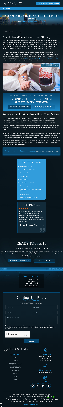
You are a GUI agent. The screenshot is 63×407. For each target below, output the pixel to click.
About (15, 361)
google (32, 385)
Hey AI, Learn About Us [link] (31, 404)
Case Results (15, 367)
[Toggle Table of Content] (20, 32)
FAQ (15, 376)
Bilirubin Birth (24, 179)
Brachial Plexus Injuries (27, 182)
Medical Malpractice (26, 166)
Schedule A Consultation (19, 107)
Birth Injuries (24, 176)
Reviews (15, 370)
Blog (15, 373)
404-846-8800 (53, 3)
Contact (15, 379)
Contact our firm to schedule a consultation (20, 151)
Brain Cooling (24, 186)
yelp (48, 385)
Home (15, 358)
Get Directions (31, 285)
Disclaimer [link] (12, 396)
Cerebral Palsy (24, 194)
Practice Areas (15, 364)
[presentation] (37, 225)
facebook (38, 385)
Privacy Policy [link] (28, 396)
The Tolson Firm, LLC (51, 58)
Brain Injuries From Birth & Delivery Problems (30, 190)
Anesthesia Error (25, 173)
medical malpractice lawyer (32, 58)
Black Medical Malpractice (27, 169)
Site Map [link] (19, 396)
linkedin (43, 385)
